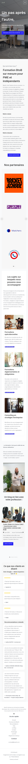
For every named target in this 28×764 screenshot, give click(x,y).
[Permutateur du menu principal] (25, 2)
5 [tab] (15, 557)
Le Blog (14, 728)
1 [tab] (9, 557)
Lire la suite (8, 543)
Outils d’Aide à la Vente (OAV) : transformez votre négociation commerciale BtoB (13, 527)
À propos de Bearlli (14, 722)
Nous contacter (14, 155)
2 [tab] (11, 557)
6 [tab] (17, 557)
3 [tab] (12, 557)
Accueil (14, 720)
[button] (13, 266)
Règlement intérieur (14, 735)
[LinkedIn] (14, 713)
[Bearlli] (3, 2)
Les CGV (14, 733)
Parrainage (14, 732)
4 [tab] (14, 557)
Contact (14, 730)
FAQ (14, 726)
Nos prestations (14, 724)
